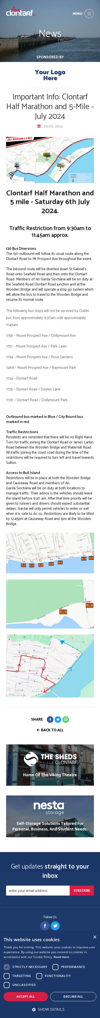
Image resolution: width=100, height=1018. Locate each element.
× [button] (94, 937)
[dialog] (50, 975)
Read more (61, 957)
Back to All (52, 730)
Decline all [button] (73, 996)
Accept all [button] (26, 996)
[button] (50, 1009)
